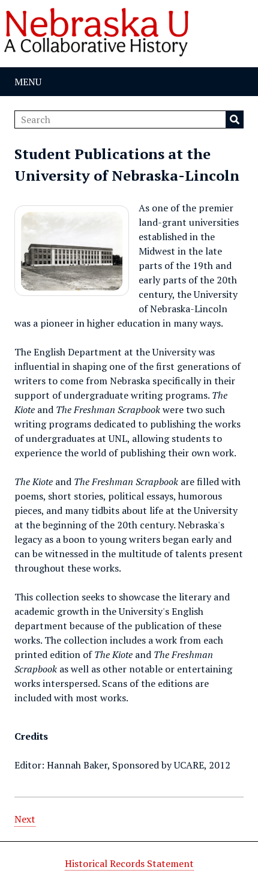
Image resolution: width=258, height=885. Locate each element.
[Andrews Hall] (71, 251)
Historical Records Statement (129, 863)
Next (24, 819)
